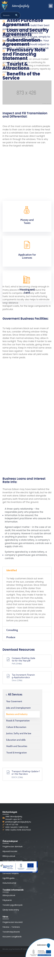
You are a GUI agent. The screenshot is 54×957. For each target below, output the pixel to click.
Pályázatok (7, 900)
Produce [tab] (10, 637)
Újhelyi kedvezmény (11, 910)
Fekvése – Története (11, 927)
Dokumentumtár (9, 883)
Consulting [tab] (12, 630)
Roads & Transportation (18, 720)
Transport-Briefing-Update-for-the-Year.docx (26, 772)
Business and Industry (17, 714)
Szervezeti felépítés (11, 873)
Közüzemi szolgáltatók (12, 936)
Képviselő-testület (10, 851)
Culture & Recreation (16, 727)
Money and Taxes (27, 221)
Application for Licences (27, 256)
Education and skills (16, 739)
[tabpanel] (27, 600)
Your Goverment (14, 701)
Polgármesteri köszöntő (12, 922)
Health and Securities (16, 746)
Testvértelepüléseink (11, 932)
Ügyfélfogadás (9, 878)
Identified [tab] (11, 570)
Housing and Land (27, 291)
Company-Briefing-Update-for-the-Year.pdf (23, 659)
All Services (14, 694)
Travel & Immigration (16, 752)
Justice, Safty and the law (18, 733)
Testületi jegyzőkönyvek (13, 861)
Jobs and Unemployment (18, 707)
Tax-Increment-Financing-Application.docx (23, 676)
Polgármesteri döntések (12, 846)
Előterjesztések (9, 856)
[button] (51, 6)
